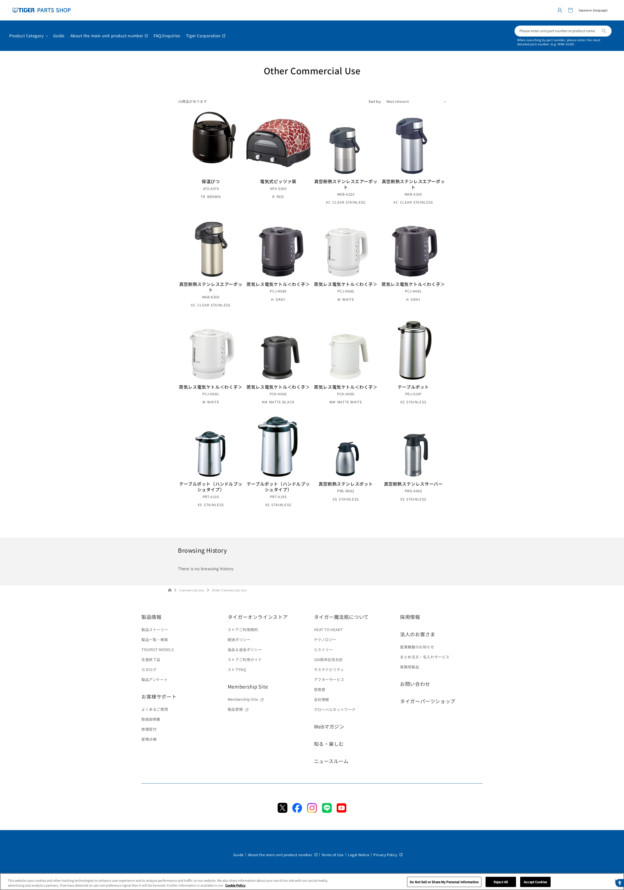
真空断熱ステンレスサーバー (413, 484)
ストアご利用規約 (243, 629)
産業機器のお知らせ (417, 646)
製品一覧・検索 (154, 639)
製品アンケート (154, 679)
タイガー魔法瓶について (341, 616)
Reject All (501, 882)
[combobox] (563, 31)
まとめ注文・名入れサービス (424, 656)
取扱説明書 (150, 719)
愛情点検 (148, 739)
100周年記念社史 (328, 659)
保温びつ (211, 181)
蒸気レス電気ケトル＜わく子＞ (278, 284)
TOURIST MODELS (157, 649)
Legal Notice (358, 854)
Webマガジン (329, 726)
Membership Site (248, 686)
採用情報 (410, 616)
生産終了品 (150, 659)
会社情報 (321, 699)
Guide (238, 854)
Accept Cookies (535, 882)
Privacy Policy (385, 854)
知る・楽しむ (329, 743)
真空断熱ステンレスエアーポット (345, 184)
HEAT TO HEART (328, 629)
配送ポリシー (239, 639)
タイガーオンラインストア (258, 616)
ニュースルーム (331, 761)
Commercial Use (191, 590)
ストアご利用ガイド (245, 659)
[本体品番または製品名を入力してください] (604, 31)
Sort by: (375, 101)
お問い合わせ (415, 683)
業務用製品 (409, 666)
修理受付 (148, 729)
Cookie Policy (235, 885)
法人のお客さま (417, 634)
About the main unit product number (280, 854)
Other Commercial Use (229, 590)
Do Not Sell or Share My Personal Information (444, 882)
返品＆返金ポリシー (245, 649)
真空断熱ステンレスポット (346, 484)
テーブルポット (413, 387)
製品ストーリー (154, 629)
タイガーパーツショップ (427, 701)
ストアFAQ (237, 669)
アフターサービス (329, 679)
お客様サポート (158, 696)
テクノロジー (325, 639)
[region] (312, 881)
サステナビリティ (329, 669)
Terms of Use (333, 854)
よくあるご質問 (154, 709)
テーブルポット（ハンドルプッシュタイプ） (210, 486)
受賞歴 (319, 689)
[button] (570, 10)
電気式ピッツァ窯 (278, 181)
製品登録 (235, 709)
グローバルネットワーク (335, 709)
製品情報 (151, 616)
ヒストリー (323, 649)
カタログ (148, 669)
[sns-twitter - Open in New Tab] (282, 811)
